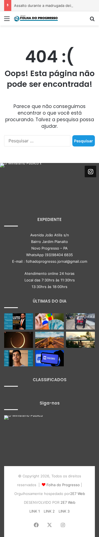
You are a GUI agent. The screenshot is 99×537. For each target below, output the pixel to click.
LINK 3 (64, 511)
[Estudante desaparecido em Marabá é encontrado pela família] (18, 358)
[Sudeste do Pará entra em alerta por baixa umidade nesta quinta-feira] (80, 340)
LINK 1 (34, 511)
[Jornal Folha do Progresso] (36, 18)
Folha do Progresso (63, 485)
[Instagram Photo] (20, 183)
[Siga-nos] (90, 171)
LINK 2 (49, 511)
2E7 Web (77, 493)
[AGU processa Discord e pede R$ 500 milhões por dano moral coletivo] (49, 358)
